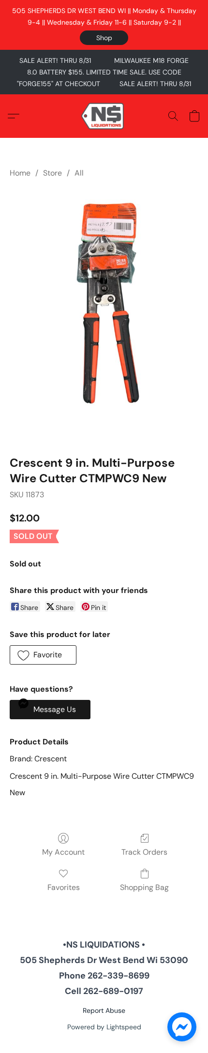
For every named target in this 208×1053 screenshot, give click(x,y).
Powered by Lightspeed (104, 1027)
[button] (104, 37)
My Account (63, 852)
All (79, 173)
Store (52, 173)
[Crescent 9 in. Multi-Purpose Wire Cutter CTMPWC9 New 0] (104, 315)
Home (20, 173)
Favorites (63, 887)
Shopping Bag (144, 887)
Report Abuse (104, 1010)
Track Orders (144, 852)
